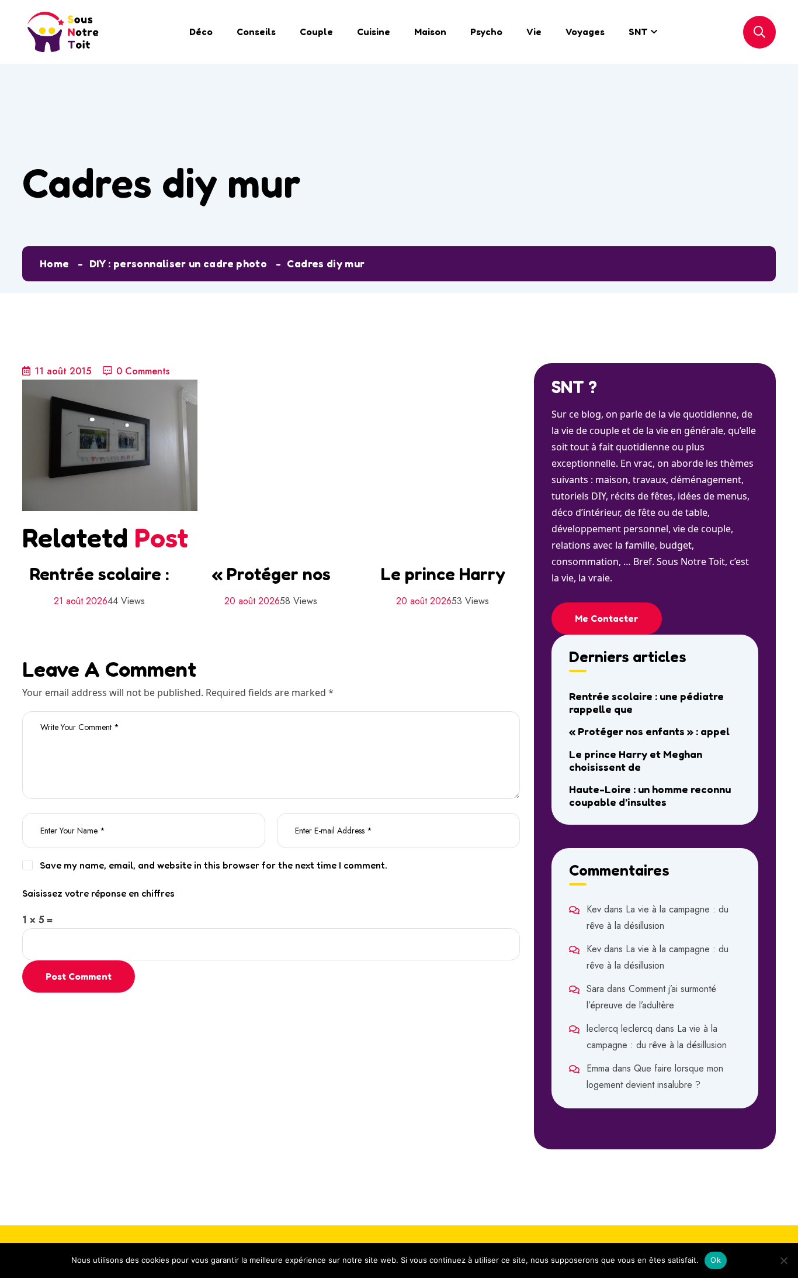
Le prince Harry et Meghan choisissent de (635, 760)
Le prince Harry (442, 573)
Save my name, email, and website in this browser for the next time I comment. (213, 865)
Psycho (486, 31)
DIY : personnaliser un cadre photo (178, 263)
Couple (316, 31)
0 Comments (142, 371)
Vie (534, 31)
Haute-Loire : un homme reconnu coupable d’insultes (650, 795)
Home (54, 263)
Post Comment (79, 976)
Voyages (585, 31)
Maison (430, 31)
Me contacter (607, 618)
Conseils (256, 31)
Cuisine (373, 31)
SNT (638, 31)
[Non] (783, 1260)
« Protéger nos (271, 573)
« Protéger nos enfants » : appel (649, 731)
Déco (201, 31)
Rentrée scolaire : (99, 573)
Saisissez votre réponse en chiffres (98, 893)
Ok (715, 1260)
